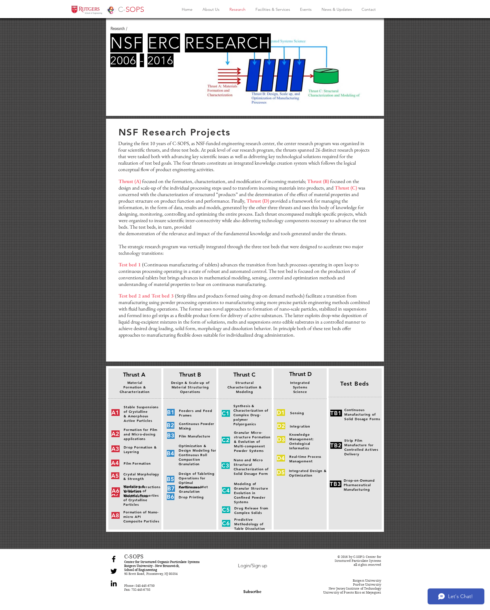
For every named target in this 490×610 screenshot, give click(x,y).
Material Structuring (190, 387)
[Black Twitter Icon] (113, 571)
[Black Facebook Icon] (113, 559)
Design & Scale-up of (190, 382)
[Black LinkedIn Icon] (113, 583)
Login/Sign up (252, 565)
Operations (190, 391)
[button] (252, 592)
